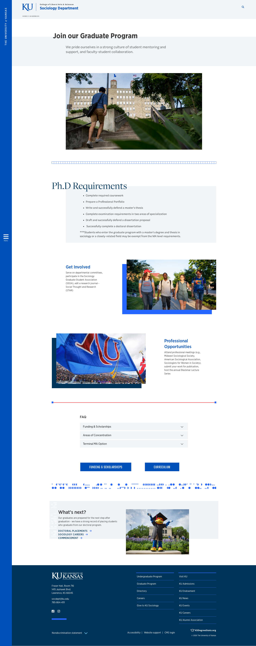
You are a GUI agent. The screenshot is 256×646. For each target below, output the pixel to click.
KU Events (184, 605)
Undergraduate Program (149, 576)
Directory (142, 591)
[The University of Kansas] (67, 578)
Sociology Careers (71, 534)
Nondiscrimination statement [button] (67, 632)
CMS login (170, 632)
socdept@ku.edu (60, 598)
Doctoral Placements (73, 530)
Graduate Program (146, 583)
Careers (141, 598)
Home (25, 16)
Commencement (68, 538)
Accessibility (133, 632)
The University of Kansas (206, 635)
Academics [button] (34, 16)
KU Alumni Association (191, 620)
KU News (183, 598)
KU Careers (185, 612)
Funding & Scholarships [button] (105, 467)
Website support (152, 632)
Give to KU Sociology (148, 605)
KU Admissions (187, 583)
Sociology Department (59, 8)
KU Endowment (187, 591)
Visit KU (183, 576)
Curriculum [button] (162, 467)
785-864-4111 (58, 602)
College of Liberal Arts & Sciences (57, 4)
